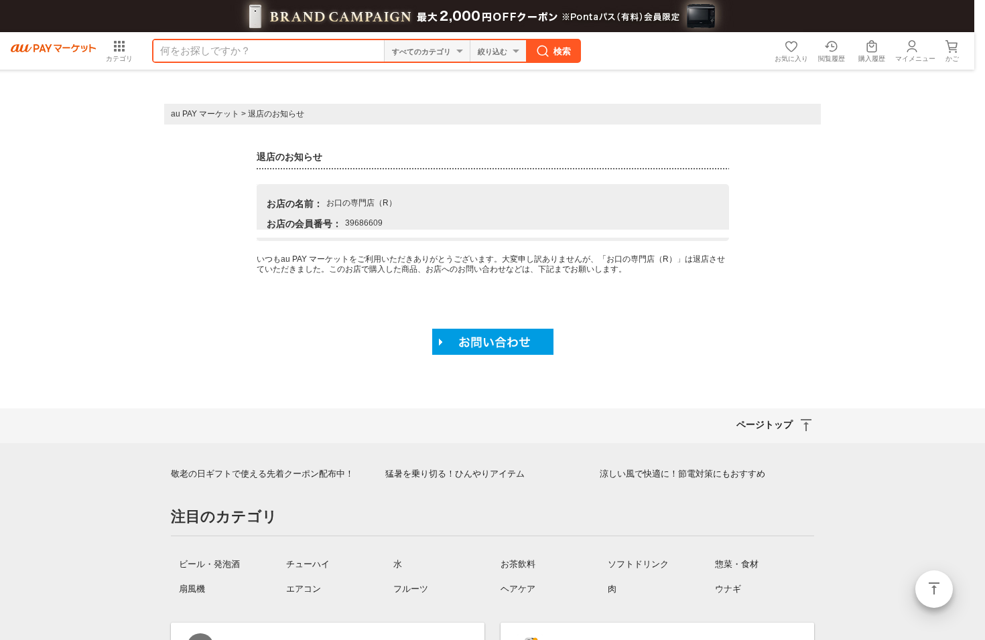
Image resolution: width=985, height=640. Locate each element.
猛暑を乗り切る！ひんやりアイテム (455, 474)
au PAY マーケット (205, 113)
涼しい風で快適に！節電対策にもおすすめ (682, 474)
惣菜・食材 (737, 564)
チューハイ (308, 564)
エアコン (303, 589)
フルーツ (410, 589)
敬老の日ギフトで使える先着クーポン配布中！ (262, 474)
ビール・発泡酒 (209, 564)
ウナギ (728, 589)
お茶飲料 (518, 564)
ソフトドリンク (638, 564)
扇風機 (192, 589)
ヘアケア (518, 589)
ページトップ (934, 589)
